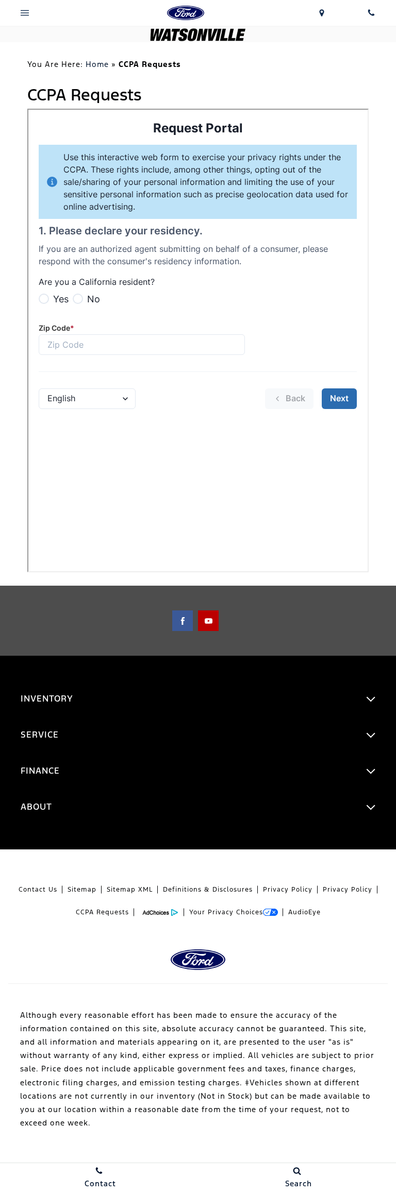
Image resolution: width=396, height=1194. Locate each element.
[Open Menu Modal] (25, 13)
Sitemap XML (130, 889)
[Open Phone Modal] (371, 13)
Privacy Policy (287, 889)
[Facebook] (182, 620)
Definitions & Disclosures (208, 889)
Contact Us (38, 889)
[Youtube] (208, 620)
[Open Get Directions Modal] (321, 13)
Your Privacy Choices (226, 912)
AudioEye (304, 912)
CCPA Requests (102, 912)
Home (97, 64)
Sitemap (82, 889)
